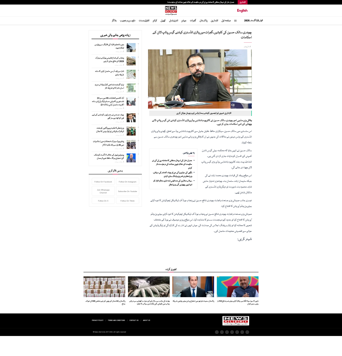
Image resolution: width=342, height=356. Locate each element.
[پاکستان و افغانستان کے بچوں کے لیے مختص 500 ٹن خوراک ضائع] (104, 286)
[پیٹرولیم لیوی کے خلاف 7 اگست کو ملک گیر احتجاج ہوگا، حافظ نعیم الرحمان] (131, 157)
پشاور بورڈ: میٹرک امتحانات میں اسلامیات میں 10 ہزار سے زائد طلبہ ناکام (108, 143)
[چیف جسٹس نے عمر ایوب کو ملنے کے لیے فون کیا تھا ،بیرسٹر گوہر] (131, 117)
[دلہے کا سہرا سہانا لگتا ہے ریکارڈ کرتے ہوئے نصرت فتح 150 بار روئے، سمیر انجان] (238, 286)
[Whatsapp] (237, 332)
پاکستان (203, 21)
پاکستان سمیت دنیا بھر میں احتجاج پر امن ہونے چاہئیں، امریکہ (193, 301)
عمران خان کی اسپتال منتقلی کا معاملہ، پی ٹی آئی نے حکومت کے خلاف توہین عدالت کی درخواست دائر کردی (198, 2)
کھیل (163, 21)
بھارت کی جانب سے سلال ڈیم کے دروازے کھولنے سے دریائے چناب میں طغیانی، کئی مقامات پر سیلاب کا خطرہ (149, 302)
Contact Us (134, 320)
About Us (146, 320)
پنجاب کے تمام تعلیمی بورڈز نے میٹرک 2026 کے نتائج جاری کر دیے (109, 59)
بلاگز (114, 21)
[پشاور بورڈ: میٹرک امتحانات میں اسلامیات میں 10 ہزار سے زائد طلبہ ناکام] (131, 144)
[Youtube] (232, 332)
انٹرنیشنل (173, 21)
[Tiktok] (227, 332)
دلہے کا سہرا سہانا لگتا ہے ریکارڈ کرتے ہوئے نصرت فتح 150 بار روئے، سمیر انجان (238, 302)
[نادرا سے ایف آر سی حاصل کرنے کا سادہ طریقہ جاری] (131, 74)
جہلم (184, 21)
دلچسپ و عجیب (127, 21)
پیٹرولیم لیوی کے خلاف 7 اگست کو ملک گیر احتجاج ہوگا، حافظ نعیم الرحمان (109, 156)
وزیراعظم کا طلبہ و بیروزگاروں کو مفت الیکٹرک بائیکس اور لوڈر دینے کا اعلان (110, 130)
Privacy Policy (97, 320)
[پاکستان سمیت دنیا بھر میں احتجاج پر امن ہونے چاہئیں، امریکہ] (193, 286)
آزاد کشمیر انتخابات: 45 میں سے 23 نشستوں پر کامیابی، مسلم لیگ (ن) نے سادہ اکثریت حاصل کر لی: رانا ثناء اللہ (108, 101)
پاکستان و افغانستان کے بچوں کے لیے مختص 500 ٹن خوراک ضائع (105, 302)
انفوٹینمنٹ (144, 21)
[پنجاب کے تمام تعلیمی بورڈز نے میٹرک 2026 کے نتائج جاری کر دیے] (131, 60)
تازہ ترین (214, 21)
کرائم (155, 21)
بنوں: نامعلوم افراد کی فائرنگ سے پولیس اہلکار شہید (109, 46)
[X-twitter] (242, 332)
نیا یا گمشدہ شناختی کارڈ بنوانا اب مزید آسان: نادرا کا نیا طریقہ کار (109, 86)
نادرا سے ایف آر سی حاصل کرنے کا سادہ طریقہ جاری (109, 73)
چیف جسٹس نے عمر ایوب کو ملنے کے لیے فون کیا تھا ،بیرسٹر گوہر (108, 116)
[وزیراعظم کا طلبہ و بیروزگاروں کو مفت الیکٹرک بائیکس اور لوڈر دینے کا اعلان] (131, 131)
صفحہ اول (226, 21)
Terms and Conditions (116, 320)
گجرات (193, 21)
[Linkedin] (217, 332)
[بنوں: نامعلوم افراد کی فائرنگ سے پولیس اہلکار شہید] (131, 47)
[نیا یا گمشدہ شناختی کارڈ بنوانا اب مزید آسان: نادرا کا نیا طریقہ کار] (131, 87)
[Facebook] (222, 332)
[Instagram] (247, 332)
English (242, 10)
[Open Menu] (235, 20)
